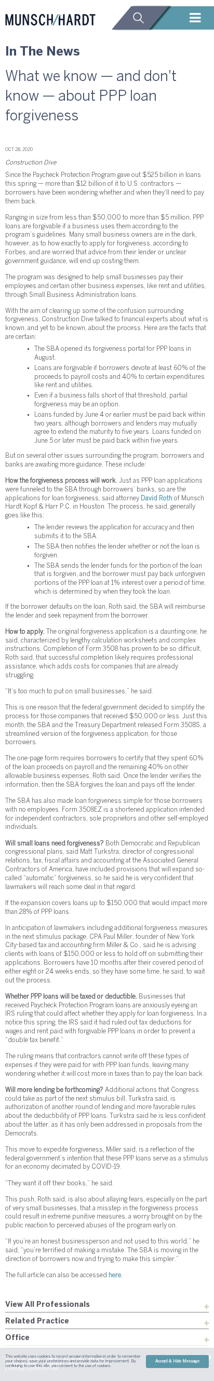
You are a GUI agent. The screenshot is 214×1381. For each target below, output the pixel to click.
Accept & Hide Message (177, 1361)
